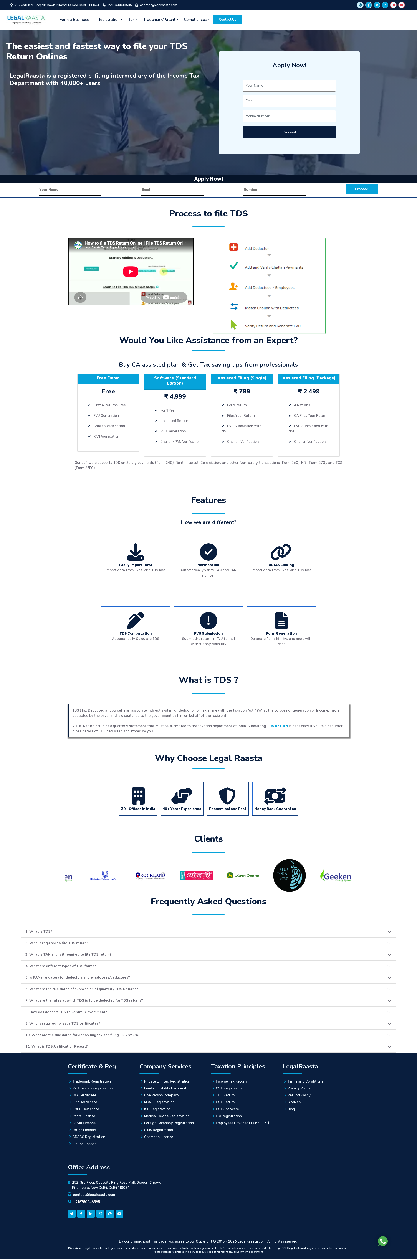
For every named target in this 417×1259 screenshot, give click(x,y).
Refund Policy (299, 1095)
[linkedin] (385, 5)
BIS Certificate (84, 1095)
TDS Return (225, 1095)
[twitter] (377, 5)
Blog (291, 1109)
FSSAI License (84, 1123)
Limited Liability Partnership (167, 1088)
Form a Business (74, 19)
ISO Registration (157, 1109)
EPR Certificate (85, 1102)
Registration (109, 19)
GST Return (225, 1102)
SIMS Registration (158, 1130)
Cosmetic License (158, 1137)
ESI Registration (229, 1116)
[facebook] (368, 5)
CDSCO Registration (89, 1137)
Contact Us (227, 19)
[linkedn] (91, 1214)
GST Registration (230, 1088)
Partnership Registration (93, 1088)
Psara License (84, 1116)
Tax (131, 19)
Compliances (195, 19)
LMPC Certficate (86, 1109)
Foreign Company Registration (169, 1123)
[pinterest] (110, 1214)
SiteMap (294, 1102)
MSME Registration (159, 1102)
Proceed (289, 132)
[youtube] (401, 5)
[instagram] (393, 5)
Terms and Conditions (305, 1081)
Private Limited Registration (167, 1081)
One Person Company (161, 1095)
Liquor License (84, 1144)
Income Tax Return (231, 1081)
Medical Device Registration (167, 1116)
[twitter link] (360, 5)
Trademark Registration (92, 1081)
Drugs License (84, 1130)
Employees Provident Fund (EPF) (242, 1123)
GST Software (227, 1109)
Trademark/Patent (159, 19)
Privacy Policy (299, 1088)
